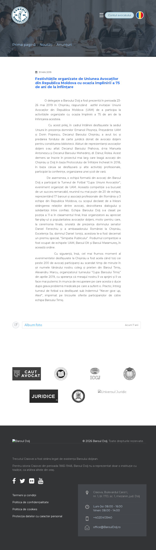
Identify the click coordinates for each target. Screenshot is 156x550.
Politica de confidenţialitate (30, 502)
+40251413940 (102, 517)
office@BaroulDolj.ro (107, 527)
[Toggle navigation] (101, 15)
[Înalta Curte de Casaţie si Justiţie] (95, 373)
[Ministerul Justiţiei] (78, 396)
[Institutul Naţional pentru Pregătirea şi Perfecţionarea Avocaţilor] (129, 373)
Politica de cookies (24, 509)
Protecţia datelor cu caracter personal (37, 516)
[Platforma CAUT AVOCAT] (26, 373)
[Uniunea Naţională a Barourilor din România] (61, 373)
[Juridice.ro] (43, 396)
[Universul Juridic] (112, 392)
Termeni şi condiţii (24, 495)
